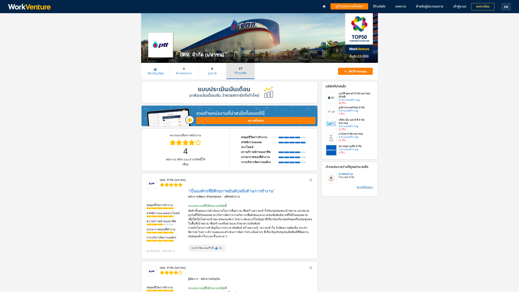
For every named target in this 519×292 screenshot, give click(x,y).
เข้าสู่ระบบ (459, 6)
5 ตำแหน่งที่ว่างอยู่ (348, 126)
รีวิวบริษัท (379, 6)
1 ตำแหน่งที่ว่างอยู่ (348, 149)
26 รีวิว (342, 103)
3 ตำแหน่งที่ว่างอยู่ (348, 137)
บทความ (400, 6)
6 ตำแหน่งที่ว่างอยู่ (348, 110)
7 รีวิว (342, 114)
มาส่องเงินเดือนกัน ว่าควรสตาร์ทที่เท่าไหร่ (224, 95)
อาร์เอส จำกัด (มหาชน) (351, 133)
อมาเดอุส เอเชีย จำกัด (350, 146)
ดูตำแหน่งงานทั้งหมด (349, 6)
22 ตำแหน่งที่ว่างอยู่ (349, 100)
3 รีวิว (342, 152)
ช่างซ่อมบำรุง (346, 174)
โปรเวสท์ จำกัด (346, 177)
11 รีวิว (342, 140)
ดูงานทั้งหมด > (365, 187)
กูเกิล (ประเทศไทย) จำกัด (352, 107)
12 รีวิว (342, 129)
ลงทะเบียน (482, 6)
